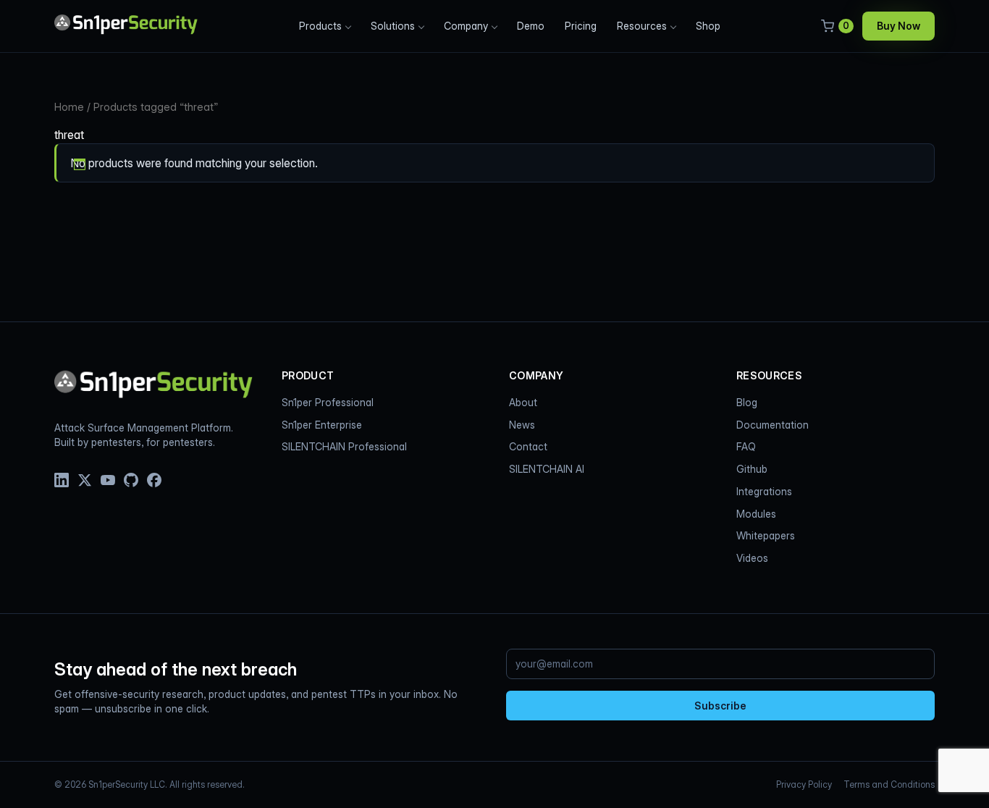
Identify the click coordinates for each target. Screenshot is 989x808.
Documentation (772, 424)
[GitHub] (131, 480)
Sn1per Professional (328, 402)
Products (320, 26)
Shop (708, 26)
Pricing (581, 26)
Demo (530, 26)
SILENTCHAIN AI (546, 469)
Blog (746, 402)
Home (69, 107)
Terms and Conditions (889, 784)
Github (751, 469)
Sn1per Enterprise (322, 424)
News (522, 424)
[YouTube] (108, 480)
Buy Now (898, 26)
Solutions (393, 26)
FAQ (746, 446)
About (523, 402)
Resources (642, 26)
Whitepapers (765, 535)
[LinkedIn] (61, 480)
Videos (752, 558)
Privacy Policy (804, 784)
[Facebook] (154, 480)
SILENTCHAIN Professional (344, 446)
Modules (756, 514)
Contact (528, 446)
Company (466, 26)
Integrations (764, 491)
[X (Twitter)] (84, 480)
